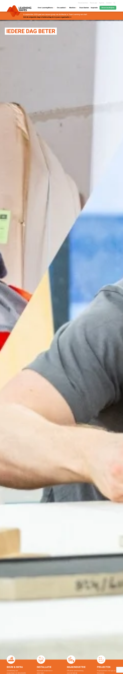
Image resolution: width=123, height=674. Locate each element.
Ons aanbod (61, 8)
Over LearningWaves (45, 8)
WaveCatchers (83, 3)
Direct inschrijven (107, 8)
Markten (72, 8)
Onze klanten (84, 8)
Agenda (101, 3)
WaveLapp (93, 3)
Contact (108, 3)
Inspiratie (94, 8)
